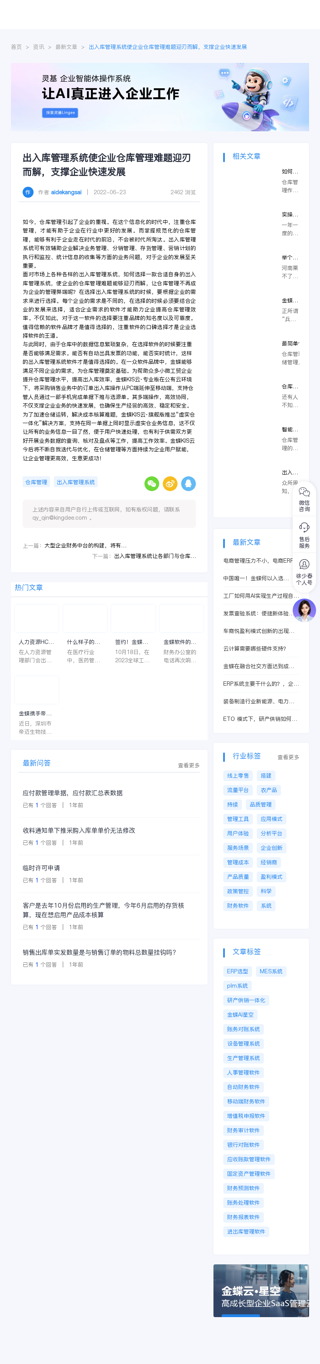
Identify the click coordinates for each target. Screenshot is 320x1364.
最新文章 (66, 47)
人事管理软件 (243, 1072)
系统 (266, 906)
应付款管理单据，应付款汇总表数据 (73, 792)
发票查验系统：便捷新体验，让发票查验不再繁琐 (258, 614)
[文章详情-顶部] (160, 67)
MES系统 (271, 971)
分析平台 (272, 833)
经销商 (269, 862)
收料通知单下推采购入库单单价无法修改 (79, 830)
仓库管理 (36, 482)
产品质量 (238, 877)
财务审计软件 (243, 1130)
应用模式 (272, 819)
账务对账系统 (243, 1029)
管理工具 (238, 819)
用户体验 (238, 833)
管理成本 (238, 862)
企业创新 (272, 848)
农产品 (269, 790)
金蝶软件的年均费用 (180, 642)
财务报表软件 (243, 1217)
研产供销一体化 (246, 1000)
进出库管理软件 (246, 1231)
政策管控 (238, 891)
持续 (232, 804)
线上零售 (238, 775)
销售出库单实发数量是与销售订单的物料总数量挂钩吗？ (101, 952)
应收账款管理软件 (249, 1159)
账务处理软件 (243, 1203)
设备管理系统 (243, 1044)
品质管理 (261, 804)
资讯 (38, 47)
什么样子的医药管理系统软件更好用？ (83, 642)
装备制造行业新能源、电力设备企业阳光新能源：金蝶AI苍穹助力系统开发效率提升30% (261, 701)
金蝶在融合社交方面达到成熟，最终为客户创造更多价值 (258, 666)
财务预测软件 (243, 1188)
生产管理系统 (243, 1058)
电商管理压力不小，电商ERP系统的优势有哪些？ (261, 561)
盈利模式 (272, 877)
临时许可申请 (41, 867)
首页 (16, 47)
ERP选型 (237, 971)
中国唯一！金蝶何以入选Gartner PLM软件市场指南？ (258, 578)
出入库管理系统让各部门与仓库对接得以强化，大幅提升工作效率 (155, 556)
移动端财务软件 (246, 1101)
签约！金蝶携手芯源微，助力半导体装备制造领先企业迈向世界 (131, 642)
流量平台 (238, 790)
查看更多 (189, 765)
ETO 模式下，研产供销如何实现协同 (260, 719)
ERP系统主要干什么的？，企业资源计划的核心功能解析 (261, 684)
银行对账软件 (243, 1145)
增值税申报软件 (246, 1116)
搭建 (266, 775)
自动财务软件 (243, 1087)
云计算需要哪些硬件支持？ (256, 649)
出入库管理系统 (76, 482)
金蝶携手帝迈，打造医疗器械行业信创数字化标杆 (35, 714)
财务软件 (238, 906)
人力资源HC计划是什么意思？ (36, 642)
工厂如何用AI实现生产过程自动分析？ (261, 596)
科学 (266, 891)
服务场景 (238, 848)
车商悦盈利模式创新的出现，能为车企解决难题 (258, 631)
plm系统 (237, 986)
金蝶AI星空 (240, 1015)
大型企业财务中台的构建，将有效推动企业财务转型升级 (85, 545)
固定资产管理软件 (249, 1174)
